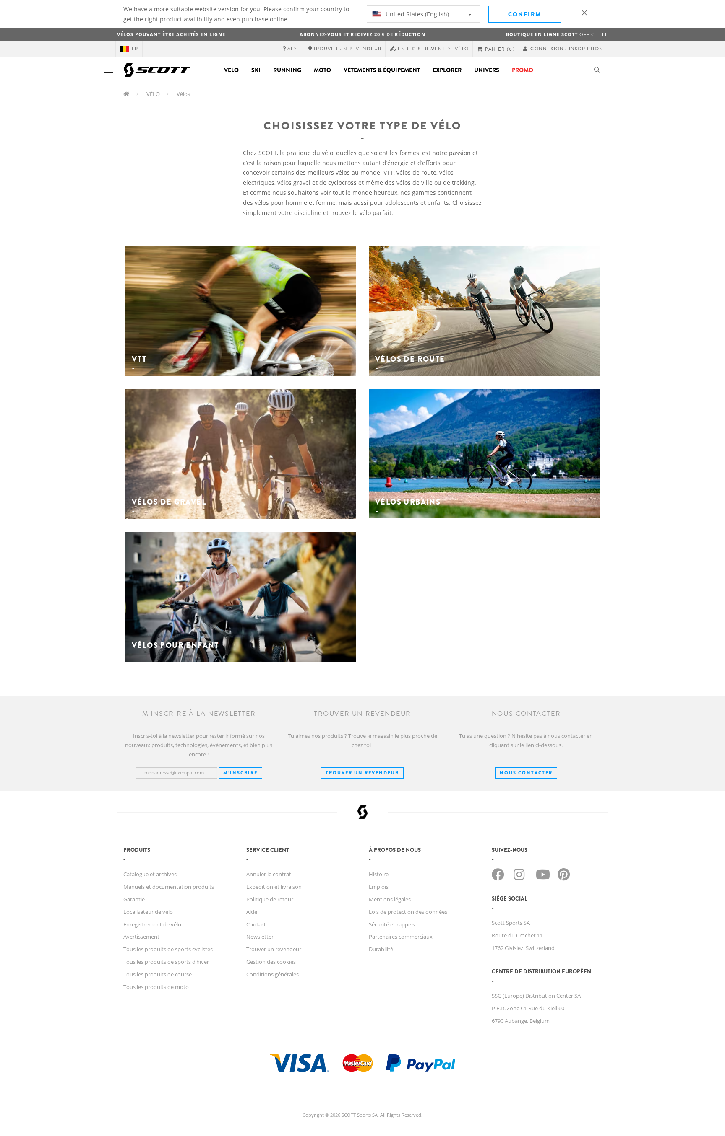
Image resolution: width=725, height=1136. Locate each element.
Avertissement (141, 936)
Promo (522, 70)
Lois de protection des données (408, 912)
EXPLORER (447, 70)
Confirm (524, 14)
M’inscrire (240, 772)
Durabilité (381, 949)
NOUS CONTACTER (526, 772)
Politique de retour (269, 899)
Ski (256, 70)
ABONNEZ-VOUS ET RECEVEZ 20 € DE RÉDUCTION (362, 34)
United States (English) (416, 14)
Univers (486, 70)
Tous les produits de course (157, 974)
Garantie (134, 899)
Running (287, 70)
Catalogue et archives (150, 874)
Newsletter (260, 936)
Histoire (379, 874)
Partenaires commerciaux (401, 936)
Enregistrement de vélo (152, 924)
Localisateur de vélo (148, 912)
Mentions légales (390, 899)
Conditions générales (272, 974)
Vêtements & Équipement (382, 70)
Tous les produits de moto (156, 987)
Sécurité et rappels (392, 924)
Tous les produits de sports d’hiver (166, 961)
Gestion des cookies (271, 961)
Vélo (231, 70)
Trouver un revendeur (362, 772)
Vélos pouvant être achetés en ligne (171, 34)
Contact (256, 924)
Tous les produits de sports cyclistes (168, 949)
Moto (322, 70)
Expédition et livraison (274, 886)
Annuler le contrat (268, 874)
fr (135, 48)
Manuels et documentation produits (168, 886)
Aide (251, 912)
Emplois (379, 886)
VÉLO (153, 94)
